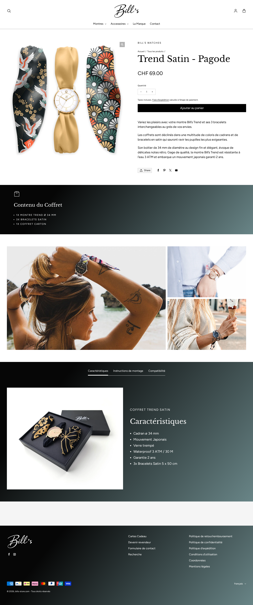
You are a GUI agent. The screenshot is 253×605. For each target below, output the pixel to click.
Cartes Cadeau (137, 536)
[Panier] (244, 11)
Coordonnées (197, 560)
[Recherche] (9, 11)
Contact (155, 23)
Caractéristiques (98, 370)
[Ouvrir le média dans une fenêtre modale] (122, 44)
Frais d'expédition (160, 100)
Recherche (135, 554)
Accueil (141, 51)
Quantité (142, 85)
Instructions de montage (128, 370)
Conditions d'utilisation (203, 554)
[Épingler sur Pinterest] (164, 170)
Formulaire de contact (141, 548)
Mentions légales (199, 566)
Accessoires (118, 23)
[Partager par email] (176, 170)
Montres (98, 23)
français (238, 583)
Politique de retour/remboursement (210, 536)
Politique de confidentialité (205, 542)
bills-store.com (22, 591)
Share (147, 170)
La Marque (139, 23)
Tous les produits (155, 51)
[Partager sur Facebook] (158, 170)
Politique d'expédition (202, 548)
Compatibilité (156, 370)
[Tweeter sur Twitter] (170, 170)
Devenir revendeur (139, 542)
